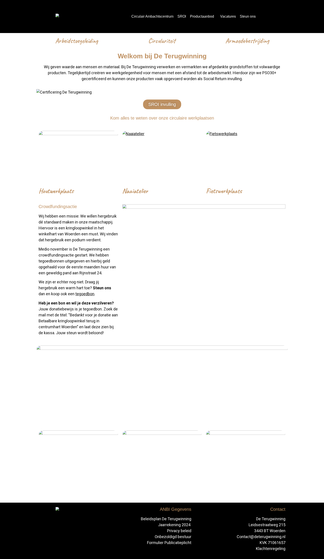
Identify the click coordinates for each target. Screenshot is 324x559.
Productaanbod (202, 16)
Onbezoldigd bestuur (173, 536)
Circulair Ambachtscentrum (152, 16)
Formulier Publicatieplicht (169, 542)
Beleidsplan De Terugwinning (166, 519)
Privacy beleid (179, 530)
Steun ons (248, 16)
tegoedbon (84, 293)
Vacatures (228, 16)
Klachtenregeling (270, 548)
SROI (181, 16)
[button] (203, 16)
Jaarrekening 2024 (174, 524)
